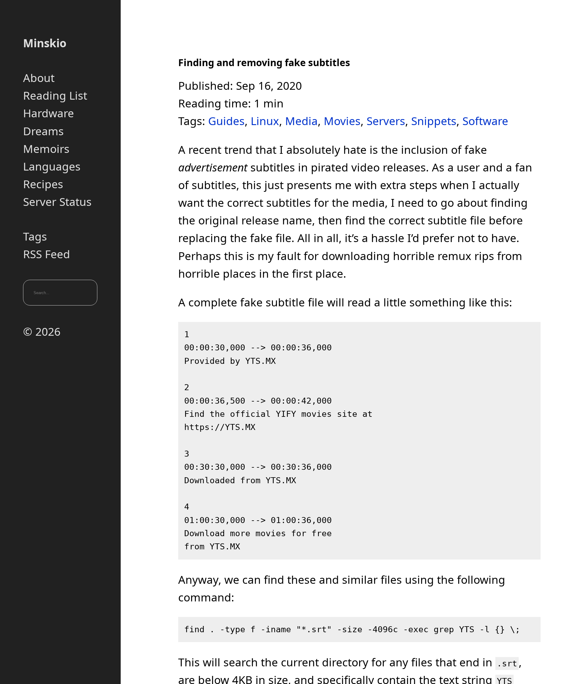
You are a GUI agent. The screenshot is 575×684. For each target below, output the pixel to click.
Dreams (43, 131)
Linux (265, 120)
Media (301, 120)
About (39, 77)
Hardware (48, 113)
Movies (342, 120)
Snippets (433, 120)
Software (485, 120)
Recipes (43, 183)
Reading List (55, 95)
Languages (52, 166)
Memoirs (46, 148)
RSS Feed (46, 254)
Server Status (57, 201)
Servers (386, 120)
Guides (226, 120)
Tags (35, 236)
